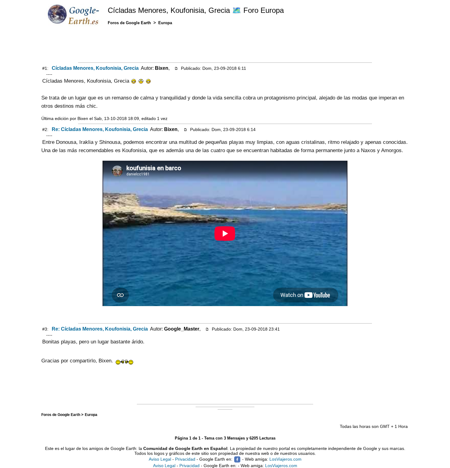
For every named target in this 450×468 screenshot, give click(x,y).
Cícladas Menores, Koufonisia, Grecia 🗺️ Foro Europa (196, 10)
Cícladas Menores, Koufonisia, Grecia (95, 68)
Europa (91, 415)
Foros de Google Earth (61, 415)
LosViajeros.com (285, 459)
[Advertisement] (225, 45)
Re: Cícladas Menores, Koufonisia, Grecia (100, 129)
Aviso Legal (160, 459)
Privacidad (185, 459)
